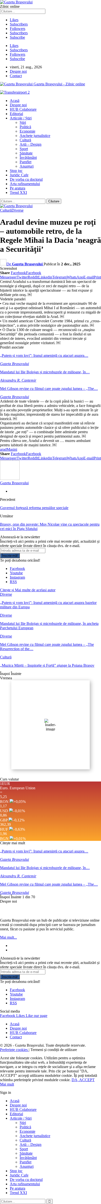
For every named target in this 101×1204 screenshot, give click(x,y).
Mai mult (7, 1084)
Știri (23, 122)
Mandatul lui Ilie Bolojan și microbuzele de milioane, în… (45, 372)
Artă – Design (30, 144)
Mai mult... (8, 937)
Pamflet (25, 162)
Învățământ (28, 157)
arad (3, 449)
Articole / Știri (21, 118)
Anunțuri (27, 166)
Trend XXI (18, 192)
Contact (16, 76)
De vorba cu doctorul (26, 179)
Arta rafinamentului (25, 184)
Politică (25, 127)
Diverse (18, 210)
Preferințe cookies (14, 1050)
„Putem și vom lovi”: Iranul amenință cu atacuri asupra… (44, 355)
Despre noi (18, 71)
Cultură (25, 140)
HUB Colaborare (23, 109)
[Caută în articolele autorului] (10, 478)
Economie (27, 131)
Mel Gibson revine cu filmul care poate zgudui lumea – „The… (49, 388)
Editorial (16, 114)
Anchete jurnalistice (35, 136)
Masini (12, 449)
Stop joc (16, 171)
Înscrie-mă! (10, 555)
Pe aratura (17, 188)
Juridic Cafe (19, 175)
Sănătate (26, 153)
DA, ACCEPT (83, 1080)
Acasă (14, 101)
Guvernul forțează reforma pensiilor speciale (34, 508)
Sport (24, 149)
